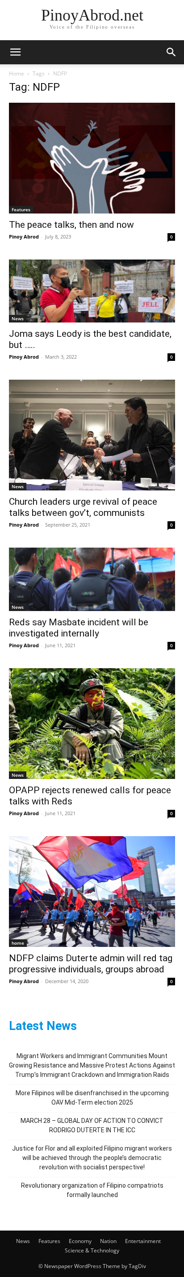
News (18, 318)
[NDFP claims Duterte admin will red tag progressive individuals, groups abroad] (92, 891)
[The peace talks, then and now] (92, 158)
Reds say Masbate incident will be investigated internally (78, 628)
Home (16, 73)
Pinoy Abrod (24, 236)
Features (21, 209)
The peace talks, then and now (71, 224)
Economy (80, 1241)
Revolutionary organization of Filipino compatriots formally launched (92, 1190)
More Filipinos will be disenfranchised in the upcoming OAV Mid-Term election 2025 (92, 1097)
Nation (108, 1241)
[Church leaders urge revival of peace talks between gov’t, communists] (92, 435)
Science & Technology (92, 1250)
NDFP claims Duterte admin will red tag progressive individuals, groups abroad (90, 964)
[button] (15, 52)
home (18, 943)
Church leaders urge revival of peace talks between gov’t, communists (83, 507)
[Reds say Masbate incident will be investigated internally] (92, 579)
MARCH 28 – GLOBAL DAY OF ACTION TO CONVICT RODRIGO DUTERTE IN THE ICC (92, 1125)
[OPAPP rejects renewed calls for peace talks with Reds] (92, 723)
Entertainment (143, 1241)
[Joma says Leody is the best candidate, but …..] (92, 291)
